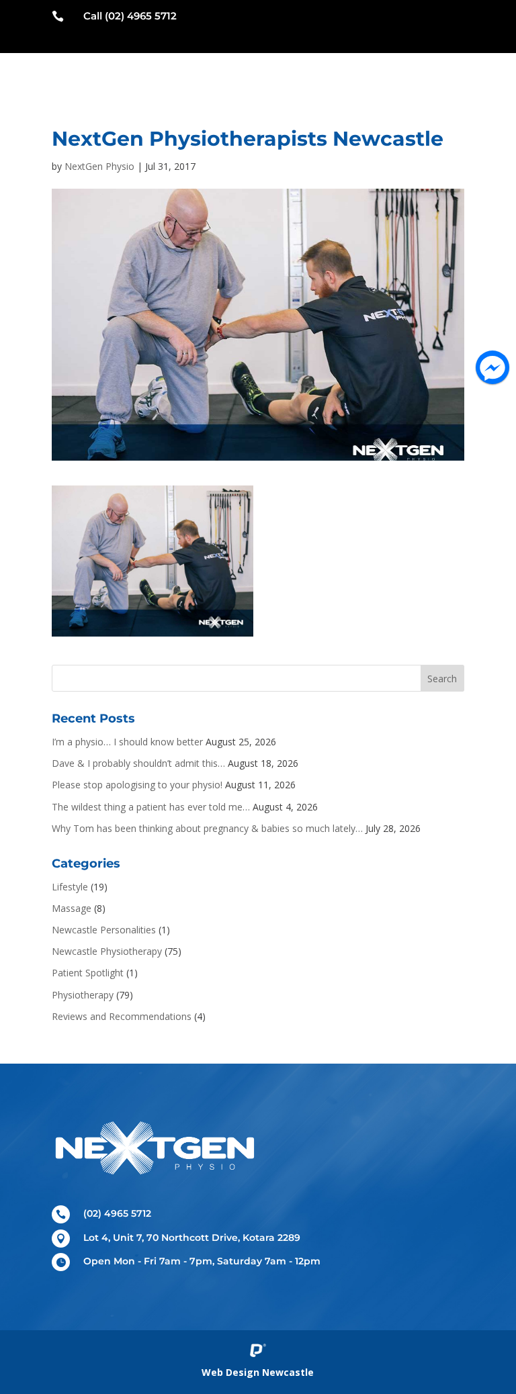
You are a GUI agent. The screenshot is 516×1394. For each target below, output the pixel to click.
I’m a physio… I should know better (127, 741)
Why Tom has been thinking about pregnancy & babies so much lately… (207, 828)
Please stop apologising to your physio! (137, 784)
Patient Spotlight (88, 972)
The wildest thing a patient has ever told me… (151, 806)
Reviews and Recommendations (121, 1016)
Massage (71, 908)
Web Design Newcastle (258, 1372)
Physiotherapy (83, 994)
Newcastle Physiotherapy (107, 951)
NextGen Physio (99, 166)
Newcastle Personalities (104, 929)
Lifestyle (70, 886)
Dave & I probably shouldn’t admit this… (138, 763)
